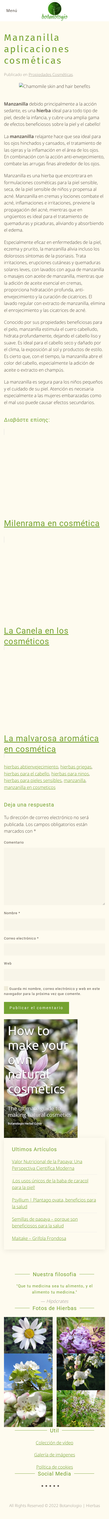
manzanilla (74, 780)
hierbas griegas (76, 767)
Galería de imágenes (54, 1455)
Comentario (14, 842)
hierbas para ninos (70, 774)
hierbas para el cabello (26, 774)
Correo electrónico (21, 938)
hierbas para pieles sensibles (33, 780)
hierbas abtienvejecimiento (31, 767)
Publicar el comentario (36, 1008)
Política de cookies (54, 1467)
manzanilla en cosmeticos (30, 787)
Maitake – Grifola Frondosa (39, 1238)
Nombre (12, 913)
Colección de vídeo (54, 1443)
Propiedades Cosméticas (51, 74)
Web (8, 963)
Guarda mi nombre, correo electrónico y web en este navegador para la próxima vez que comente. (52, 991)
